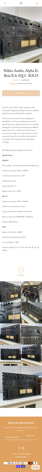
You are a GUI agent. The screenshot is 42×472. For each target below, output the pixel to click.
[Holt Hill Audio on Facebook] (19, 448)
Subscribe (30, 435)
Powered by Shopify (21, 457)
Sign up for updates (21, 422)
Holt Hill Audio (26, 454)
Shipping (13, 83)
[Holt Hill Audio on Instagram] (23, 448)
